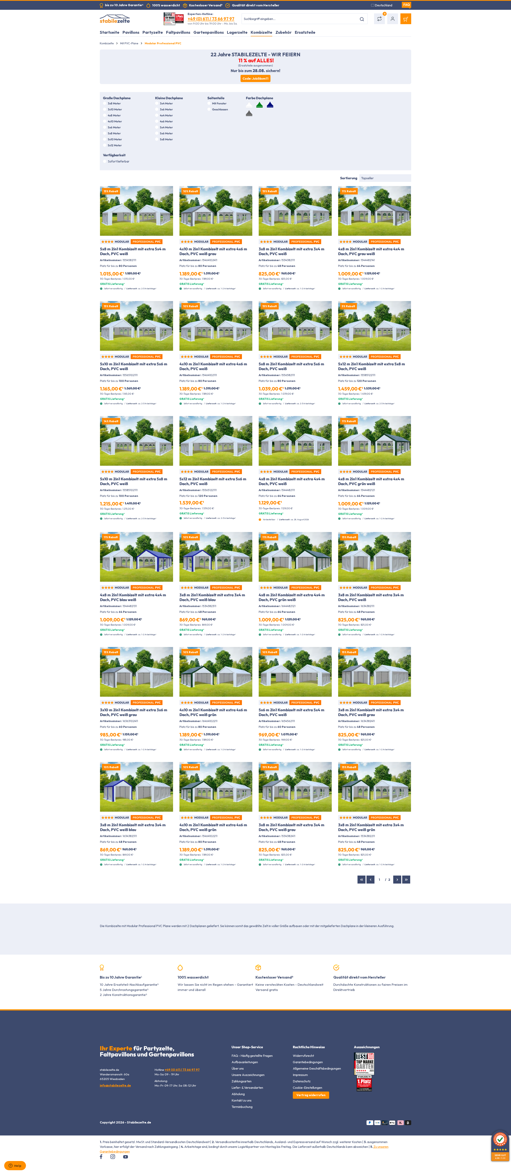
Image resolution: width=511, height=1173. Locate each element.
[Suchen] (363, 18)
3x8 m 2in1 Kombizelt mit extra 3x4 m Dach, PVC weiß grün (371, 827)
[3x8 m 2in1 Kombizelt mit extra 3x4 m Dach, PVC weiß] (295, 211)
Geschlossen (220, 109)
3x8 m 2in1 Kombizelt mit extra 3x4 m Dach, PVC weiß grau (371, 712)
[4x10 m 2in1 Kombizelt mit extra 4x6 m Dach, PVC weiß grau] (216, 211)
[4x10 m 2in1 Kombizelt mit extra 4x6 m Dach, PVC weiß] (216, 326)
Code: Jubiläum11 (255, 78)
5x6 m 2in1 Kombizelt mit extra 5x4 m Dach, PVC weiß (291, 712)
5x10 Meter (115, 139)
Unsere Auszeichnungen (248, 1075)
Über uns (238, 1068)
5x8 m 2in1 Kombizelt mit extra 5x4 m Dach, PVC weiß (133, 251)
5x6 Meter (114, 127)
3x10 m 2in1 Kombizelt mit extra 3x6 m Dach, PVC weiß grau (133, 712)
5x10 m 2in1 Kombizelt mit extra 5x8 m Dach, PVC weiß (133, 481)
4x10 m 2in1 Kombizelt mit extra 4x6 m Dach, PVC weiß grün (213, 712)
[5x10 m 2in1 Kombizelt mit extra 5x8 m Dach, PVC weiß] (136, 441)
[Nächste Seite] (397, 880)
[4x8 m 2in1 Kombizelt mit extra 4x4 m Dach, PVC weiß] (295, 441)
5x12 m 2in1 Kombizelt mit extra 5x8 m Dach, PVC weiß (371, 366)
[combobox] (300, 18)
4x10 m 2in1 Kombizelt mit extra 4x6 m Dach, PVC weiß (213, 366)
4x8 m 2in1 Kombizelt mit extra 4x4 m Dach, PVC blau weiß (133, 597)
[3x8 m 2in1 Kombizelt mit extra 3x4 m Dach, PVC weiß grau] (374, 672)
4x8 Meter (114, 115)
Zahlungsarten (242, 1081)
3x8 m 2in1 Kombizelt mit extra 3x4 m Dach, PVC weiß (291, 251)
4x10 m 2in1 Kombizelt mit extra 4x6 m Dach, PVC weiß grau (213, 251)
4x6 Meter (166, 121)
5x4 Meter (166, 127)
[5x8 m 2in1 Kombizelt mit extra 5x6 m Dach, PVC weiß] (295, 326)
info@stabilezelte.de (115, 1085)
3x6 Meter (166, 109)
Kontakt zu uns (242, 1100)
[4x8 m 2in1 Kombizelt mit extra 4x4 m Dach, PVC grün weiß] (374, 441)
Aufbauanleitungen (245, 1062)
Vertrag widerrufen (311, 1095)
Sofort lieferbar (118, 161)
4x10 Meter (115, 121)
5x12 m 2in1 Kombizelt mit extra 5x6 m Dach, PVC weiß (212, 481)
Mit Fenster (219, 103)
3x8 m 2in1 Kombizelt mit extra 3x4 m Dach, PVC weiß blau (212, 597)
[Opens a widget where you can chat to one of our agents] (15, 1166)
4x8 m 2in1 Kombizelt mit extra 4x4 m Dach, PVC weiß (292, 481)
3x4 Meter (166, 103)
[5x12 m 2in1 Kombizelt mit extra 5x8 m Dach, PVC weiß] (374, 326)
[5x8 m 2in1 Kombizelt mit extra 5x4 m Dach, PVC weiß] (136, 211)
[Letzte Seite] (406, 880)
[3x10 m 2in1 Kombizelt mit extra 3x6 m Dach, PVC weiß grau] (136, 672)
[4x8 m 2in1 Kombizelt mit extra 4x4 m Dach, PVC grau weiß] (374, 211)
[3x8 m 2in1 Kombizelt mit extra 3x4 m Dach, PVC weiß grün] (374, 787)
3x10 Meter (115, 109)
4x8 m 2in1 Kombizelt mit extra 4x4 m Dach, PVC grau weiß (371, 251)
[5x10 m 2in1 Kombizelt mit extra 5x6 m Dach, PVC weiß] (136, 326)
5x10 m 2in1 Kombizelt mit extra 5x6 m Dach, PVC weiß (133, 366)
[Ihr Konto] (392, 18)
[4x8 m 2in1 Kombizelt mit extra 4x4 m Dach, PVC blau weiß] (136, 557)
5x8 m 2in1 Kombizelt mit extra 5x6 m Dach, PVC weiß (291, 366)
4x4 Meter (166, 115)
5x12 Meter (115, 145)
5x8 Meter (114, 133)
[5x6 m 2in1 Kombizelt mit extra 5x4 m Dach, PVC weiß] (295, 672)
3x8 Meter (114, 103)
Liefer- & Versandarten (247, 1088)
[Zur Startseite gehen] (128, 19)
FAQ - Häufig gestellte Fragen (252, 1056)
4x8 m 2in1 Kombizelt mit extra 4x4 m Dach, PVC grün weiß (371, 481)
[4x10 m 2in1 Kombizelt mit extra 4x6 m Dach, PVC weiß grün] (216, 672)
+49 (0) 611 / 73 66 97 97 (211, 18)
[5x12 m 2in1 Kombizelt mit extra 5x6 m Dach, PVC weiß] (216, 441)
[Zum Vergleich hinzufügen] (167, 192)
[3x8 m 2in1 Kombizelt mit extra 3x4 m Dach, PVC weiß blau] (216, 557)
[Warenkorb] (405, 18)
